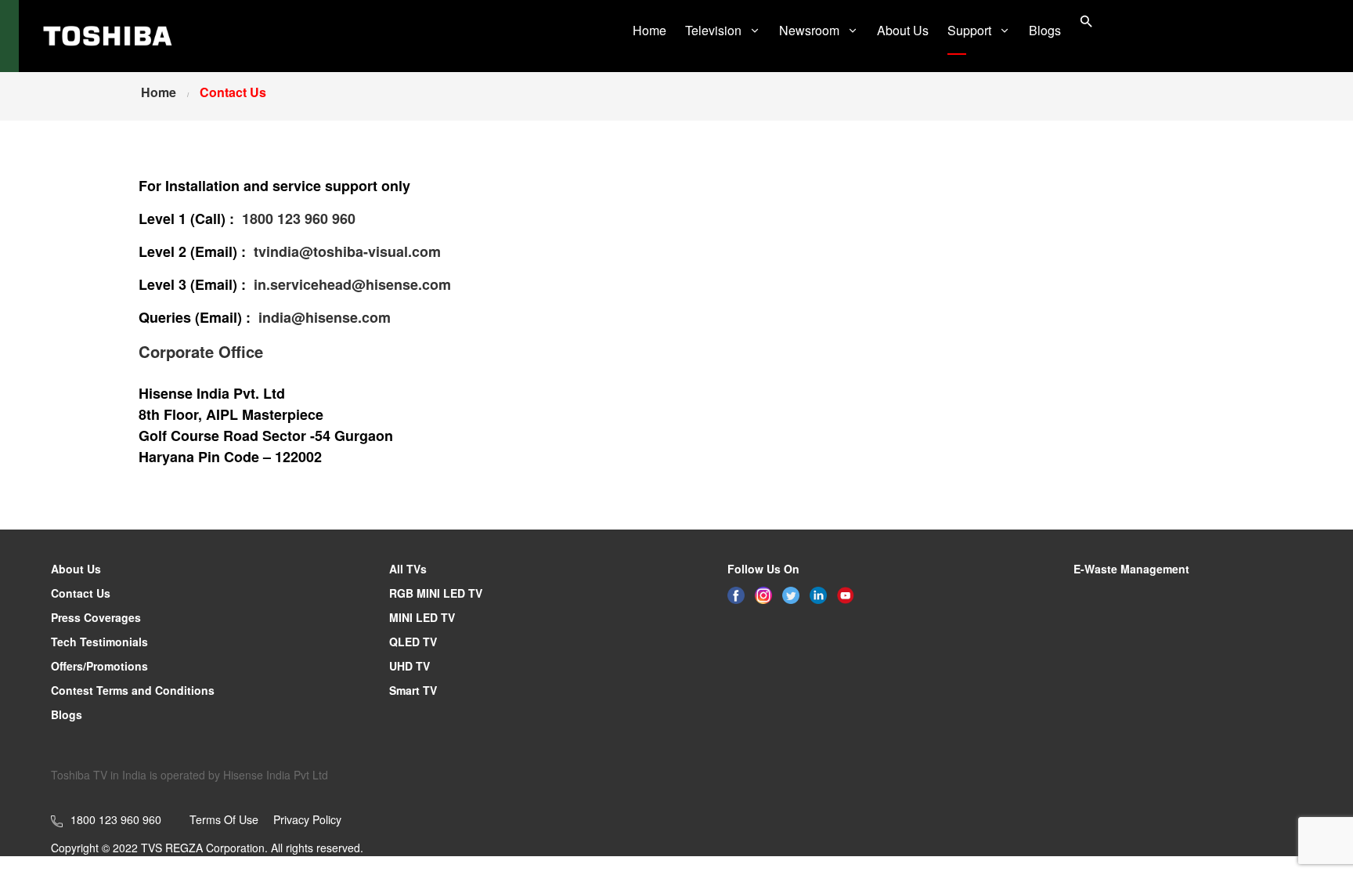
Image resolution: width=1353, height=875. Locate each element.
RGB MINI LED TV (435, 593)
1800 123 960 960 (298, 218)
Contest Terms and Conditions (133, 690)
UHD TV (409, 666)
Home (649, 30)
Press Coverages (96, 617)
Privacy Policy (307, 819)
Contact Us (80, 593)
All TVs (408, 569)
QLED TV (413, 641)
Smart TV (413, 690)
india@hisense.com (324, 317)
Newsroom (809, 30)
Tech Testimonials (99, 641)
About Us (903, 30)
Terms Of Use (223, 819)
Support (969, 30)
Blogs (1045, 30)
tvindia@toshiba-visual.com (347, 251)
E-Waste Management (1131, 569)
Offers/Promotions (99, 666)
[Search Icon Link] (1086, 23)
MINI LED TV (422, 617)
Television (713, 30)
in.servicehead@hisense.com (352, 284)
